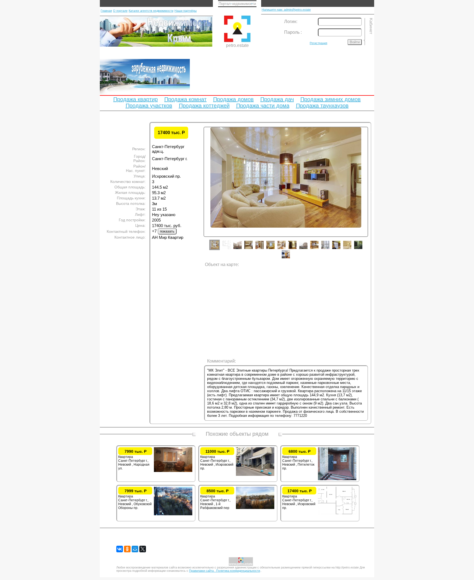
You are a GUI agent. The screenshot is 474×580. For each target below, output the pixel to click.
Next (372, 191)
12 (340, 249)
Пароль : (293, 32)
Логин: (290, 21)
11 (329, 249)
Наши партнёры (185, 10)
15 (290, 258)
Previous (199, 191)
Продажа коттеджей (204, 106)
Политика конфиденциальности (238, 570)
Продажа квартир (135, 99)
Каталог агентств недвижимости (151, 10)
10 (318, 249)
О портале (120, 10)
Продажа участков (149, 106)
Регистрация (318, 43)
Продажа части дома (262, 106)
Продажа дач (277, 99)
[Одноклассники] (127, 549)
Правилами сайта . (202, 570)
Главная (106, 10)
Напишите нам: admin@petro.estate (286, 9)
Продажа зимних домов (330, 99)
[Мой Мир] (135, 549)
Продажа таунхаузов (322, 106)
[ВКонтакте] (119, 549)
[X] (142, 549)
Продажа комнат (185, 99)
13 (351, 249)
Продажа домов (233, 99)
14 (362, 249)
